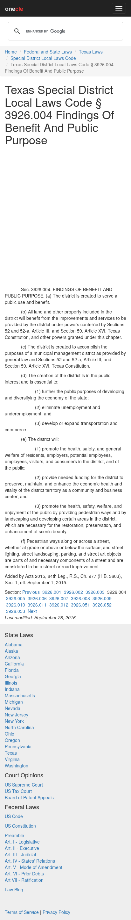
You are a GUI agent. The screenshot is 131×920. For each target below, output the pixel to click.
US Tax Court (18, 791)
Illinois (11, 682)
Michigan (14, 702)
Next (32, 611)
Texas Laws (91, 51)
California (14, 663)
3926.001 (51, 592)
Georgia (13, 676)
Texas (11, 753)
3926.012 (58, 604)
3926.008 (80, 598)
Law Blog (14, 889)
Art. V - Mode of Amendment (33, 867)
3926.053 (15, 611)
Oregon (12, 740)
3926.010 (15, 604)
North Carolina (19, 727)
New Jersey (16, 714)
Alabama (14, 644)
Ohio (9, 733)
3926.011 (37, 604)
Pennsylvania (18, 746)
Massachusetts (20, 695)
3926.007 (58, 598)
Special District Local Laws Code (43, 58)
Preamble (14, 835)
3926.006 (37, 598)
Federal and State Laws (48, 51)
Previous (31, 592)
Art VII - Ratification (24, 880)
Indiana (12, 689)
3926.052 (102, 604)
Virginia (12, 759)
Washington (16, 765)
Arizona (12, 657)
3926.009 (102, 598)
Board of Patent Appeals (29, 797)
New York (14, 721)
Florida (12, 670)
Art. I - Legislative (22, 841)
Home (11, 51)
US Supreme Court (24, 784)
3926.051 (80, 604)
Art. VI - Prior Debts (24, 873)
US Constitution (20, 826)
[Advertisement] (65, 216)
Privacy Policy (56, 912)
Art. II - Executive (22, 848)
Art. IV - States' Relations (30, 861)
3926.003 (95, 592)
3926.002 (73, 592)
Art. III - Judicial (20, 854)
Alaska (11, 651)
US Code (14, 816)
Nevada (12, 708)
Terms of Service (22, 912)
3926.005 (15, 598)
